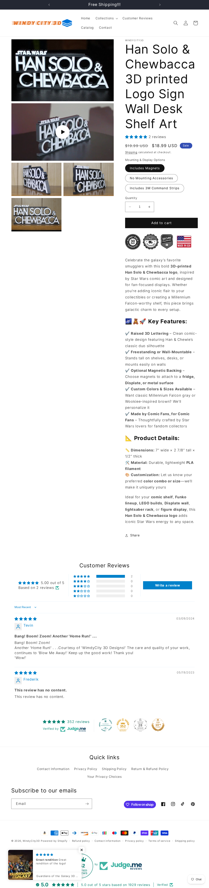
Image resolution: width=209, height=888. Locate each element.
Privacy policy (134, 840)
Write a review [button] (167, 585)
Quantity (131, 198)
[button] (106, 18)
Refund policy (81, 840)
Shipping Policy (114, 769)
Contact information (107, 840)
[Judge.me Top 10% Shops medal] (158, 724)
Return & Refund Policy (150, 769)
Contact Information (53, 769)
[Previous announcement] (48, 4)
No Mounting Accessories (151, 178)
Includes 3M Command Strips (155, 188)
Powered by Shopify (54, 840)
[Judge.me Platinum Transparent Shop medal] (105, 724)
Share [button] (135, 535)
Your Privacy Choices (104, 777)
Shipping (131, 152)
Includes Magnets (145, 168)
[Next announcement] (160, 4)
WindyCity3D (31, 840)
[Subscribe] (87, 804)
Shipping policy (185, 840)
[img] (25, 619)
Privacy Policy (85, 769)
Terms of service (159, 840)
